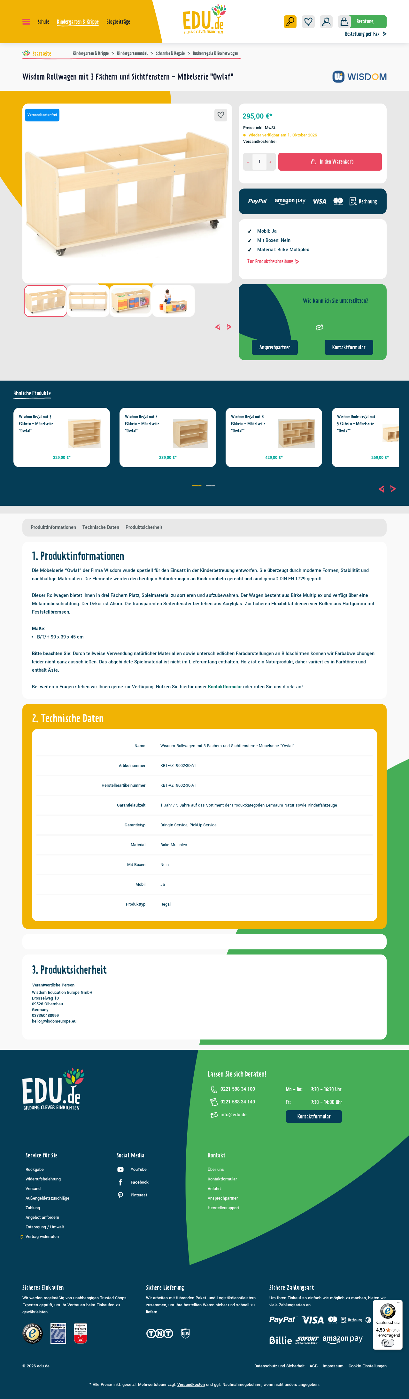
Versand (33, 1189)
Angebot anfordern (42, 1217)
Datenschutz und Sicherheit (279, 1366)
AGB (314, 1366)
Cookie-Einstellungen (368, 1366)
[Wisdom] (359, 79)
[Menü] (26, 21)
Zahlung (33, 1208)
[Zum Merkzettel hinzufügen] (220, 115)
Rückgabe (35, 1169)
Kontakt (217, 1155)
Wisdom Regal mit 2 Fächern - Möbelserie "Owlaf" (142, 424)
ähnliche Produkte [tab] (32, 393)
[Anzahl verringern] (248, 162)
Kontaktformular (349, 347)
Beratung (365, 21)
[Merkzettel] (308, 21)
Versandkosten (191, 1384)
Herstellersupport (223, 1208)
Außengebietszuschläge (47, 1198)
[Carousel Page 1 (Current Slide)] (197, 486)
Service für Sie (42, 1155)
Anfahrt (214, 1189)
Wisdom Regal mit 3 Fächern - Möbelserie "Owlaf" (36, 424)
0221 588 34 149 (237, 1102)
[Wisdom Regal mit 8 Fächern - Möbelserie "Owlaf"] (296, 433)
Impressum (333, 1366)
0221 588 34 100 (237, 1089)
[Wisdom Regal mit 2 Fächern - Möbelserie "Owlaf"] (190, 433)
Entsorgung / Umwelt (45, 1227)
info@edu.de (233, 1114)
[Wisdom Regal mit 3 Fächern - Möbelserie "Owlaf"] (84, 433)
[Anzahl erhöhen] (270, 162)
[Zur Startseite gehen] (204, 18)
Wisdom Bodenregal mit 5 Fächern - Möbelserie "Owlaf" (356, 424)
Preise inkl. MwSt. (259, 128)
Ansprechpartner (274, 347)
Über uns (216, 1169)
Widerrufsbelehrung (43, 1179)
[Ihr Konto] (326, 21)
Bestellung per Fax (362, 34)
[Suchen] (290, 21)
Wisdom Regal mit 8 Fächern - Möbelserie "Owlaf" (248, 424)
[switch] (388, 1343)
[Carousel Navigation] (127, 327)
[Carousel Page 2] (211, 486)
